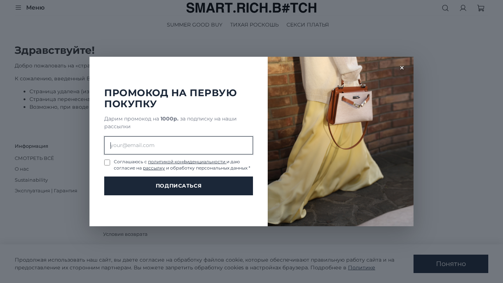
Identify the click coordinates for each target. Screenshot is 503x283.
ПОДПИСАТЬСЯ (178, 185)
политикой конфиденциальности (187, 161)
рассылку (154, 168)
